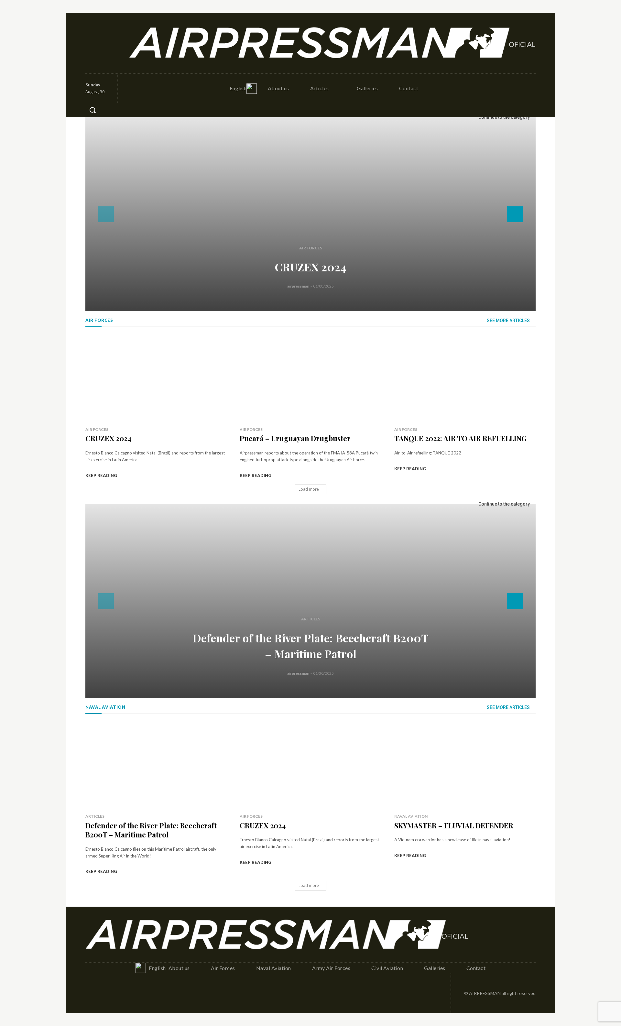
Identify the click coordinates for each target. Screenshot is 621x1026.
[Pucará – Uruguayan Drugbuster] (310, 378)
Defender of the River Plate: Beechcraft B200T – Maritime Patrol (151, 830)
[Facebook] (90, 43)
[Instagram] (105, 43)
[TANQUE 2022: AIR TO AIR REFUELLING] (465, 378)
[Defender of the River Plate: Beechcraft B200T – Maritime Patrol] (310, 601)
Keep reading (101, 475)
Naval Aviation (411, 816)
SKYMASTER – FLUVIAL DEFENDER (453, 825)
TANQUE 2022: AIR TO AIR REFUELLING (460, 438)
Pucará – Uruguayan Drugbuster (295, 438)
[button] (92, 110)
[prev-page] (106, 214)
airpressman (298, 286)
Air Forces (310, 248)
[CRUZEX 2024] (310, 214)
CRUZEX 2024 (310, 266)
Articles (310, 619)
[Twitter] (119, 43)
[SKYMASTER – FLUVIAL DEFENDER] (465, 765)
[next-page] (515, 214)
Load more (309, 489)
